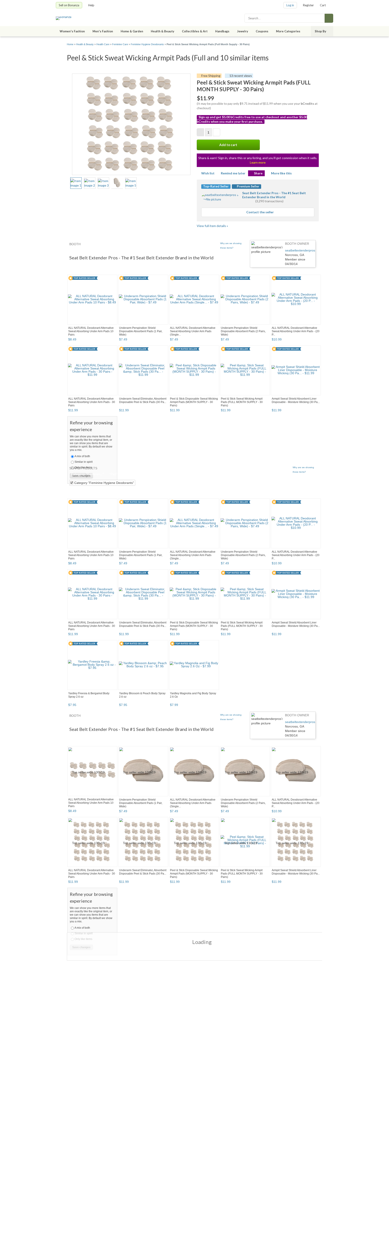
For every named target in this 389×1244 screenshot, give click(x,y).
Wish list (208, 173)
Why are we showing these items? (231, 245)
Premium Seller (247, 186)
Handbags (222, 31)
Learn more (258, 162)
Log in (290, 5)
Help (91, 5)
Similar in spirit (84, 461)
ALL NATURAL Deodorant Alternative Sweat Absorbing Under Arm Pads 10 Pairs (91, 331)
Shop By (320, 31)
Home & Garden (132, 31)
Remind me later (233, 173)
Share (258, 173)
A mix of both (82, 456)
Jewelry (242, 31)
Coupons (262, 31)
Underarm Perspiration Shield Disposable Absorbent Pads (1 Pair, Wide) (140, 331)
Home (70, 44)
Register (308, 5)
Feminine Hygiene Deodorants (147, 44)
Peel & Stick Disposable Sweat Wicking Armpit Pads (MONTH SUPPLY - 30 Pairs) (194, 402)
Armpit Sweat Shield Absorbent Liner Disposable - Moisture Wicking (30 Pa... (296, 400)
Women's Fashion (72, 31)
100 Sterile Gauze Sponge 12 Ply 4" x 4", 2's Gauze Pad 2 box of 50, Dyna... (244, 809)
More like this (281, 173)
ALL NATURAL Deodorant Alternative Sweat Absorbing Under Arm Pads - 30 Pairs (91, 402)
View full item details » (212, 226)
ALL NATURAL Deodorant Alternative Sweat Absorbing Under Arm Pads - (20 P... (295, 331)
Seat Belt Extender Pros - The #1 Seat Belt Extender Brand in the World (274, 195)
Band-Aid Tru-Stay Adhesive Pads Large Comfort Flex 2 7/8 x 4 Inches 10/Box (191, 810)
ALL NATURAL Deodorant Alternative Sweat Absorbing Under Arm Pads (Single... (192, 331)
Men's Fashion (103, 31)
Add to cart (228, 145)
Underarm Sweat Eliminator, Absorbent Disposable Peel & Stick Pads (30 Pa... (142, 400)
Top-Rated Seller (216, 186)
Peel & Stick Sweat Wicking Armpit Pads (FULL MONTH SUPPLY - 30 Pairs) (242, 402)
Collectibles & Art (195, 31)
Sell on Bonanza (69, 5)
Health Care (102, 44)
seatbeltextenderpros (300, 250)
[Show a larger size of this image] (75, 183)
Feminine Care (120, 44)
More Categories (288, 31)
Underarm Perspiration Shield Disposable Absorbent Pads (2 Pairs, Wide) (243, 331)
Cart (323, 5)
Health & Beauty (162, 31)
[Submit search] (329, 18)
